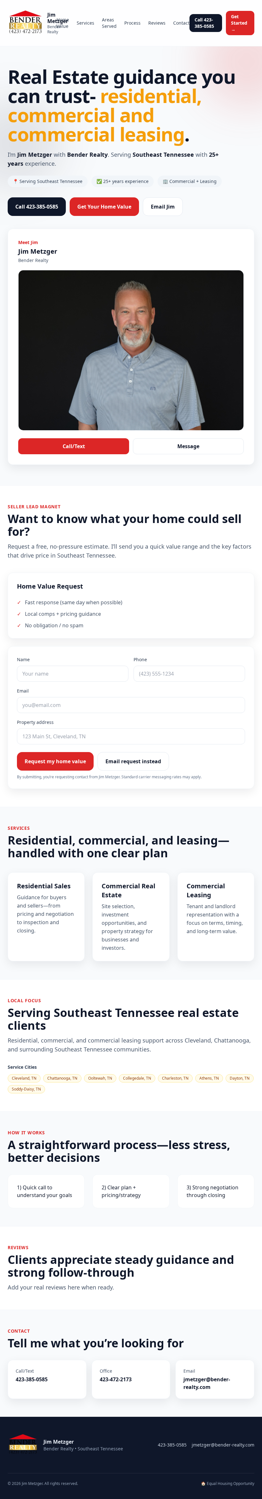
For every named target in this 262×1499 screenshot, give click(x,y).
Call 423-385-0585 (204, 23)
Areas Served (109, 23)
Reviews (157, 23)
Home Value (63, 23)
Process (132, 23)
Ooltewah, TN (100, 1078)
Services (85, 23)
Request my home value (55, 761)
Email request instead (133, 761)
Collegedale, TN (137, 1078)
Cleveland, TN (24, 1078)
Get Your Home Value (104, 206)
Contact (181, 23)
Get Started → (239, 22)
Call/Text (74, 446)
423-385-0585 (172, 1445)
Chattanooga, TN (62, 1078)
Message (188, 446)
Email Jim (163, 206)
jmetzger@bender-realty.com (223, 1445)
